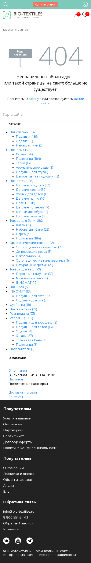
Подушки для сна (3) (31, 300)
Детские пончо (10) (30, 198)
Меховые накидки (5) (32, 278)
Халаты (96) (24, 154)
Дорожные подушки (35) (34, 274)
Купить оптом (45, 4)
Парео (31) (24, 234)
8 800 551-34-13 (15, 517)
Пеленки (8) (25, 203)
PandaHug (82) (21, 318)
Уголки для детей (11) (32, 194)
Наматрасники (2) (29, 145)
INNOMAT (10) (26, 283)
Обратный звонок (18, 523)
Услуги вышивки (17, 418)
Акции (8, 486)
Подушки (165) (27, 136)
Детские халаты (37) (31, 190)
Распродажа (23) (22, 314)
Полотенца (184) (28, 159)
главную (35, 99)
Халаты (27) (24, 336)
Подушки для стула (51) (33, 172)
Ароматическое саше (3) (34, 167)
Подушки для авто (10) (33, 296)
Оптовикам (12, 424)
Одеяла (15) (24, 141)
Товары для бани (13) (31, 340)
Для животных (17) (23, 309)
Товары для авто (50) (25, 269)
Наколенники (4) (28, 256)
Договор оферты (17, 442)
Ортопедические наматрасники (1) (42, 260)
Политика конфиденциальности (30, 448)
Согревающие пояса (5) (33, 252)
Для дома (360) (21, 150)
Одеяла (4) (24, 331)
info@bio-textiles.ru (18, 511)
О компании (17, 370)
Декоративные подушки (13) (37, 176)
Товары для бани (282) (27, 221)
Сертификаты (14, 436)
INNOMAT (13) (20, 291)
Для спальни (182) (23, 132)
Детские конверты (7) (32, 207)
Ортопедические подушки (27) (39, 247)
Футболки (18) (20, 305)
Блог (7, 491)
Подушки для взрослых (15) (36, 322)
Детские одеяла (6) (30, 216)
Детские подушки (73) (33, 185)
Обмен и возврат (17, 480)
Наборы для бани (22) (32, 229)
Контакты (15, 397)
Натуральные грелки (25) (34, 265)
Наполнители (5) (22, 349)
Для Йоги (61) (20, 287)
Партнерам (17, 379)
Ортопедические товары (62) (32, 243)
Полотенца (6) (26, 345)
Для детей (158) (21, 181)
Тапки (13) (23, 163)
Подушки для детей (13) (34, 327)
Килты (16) (23, 225)
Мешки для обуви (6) (32, 212)
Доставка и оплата (22, 392)
